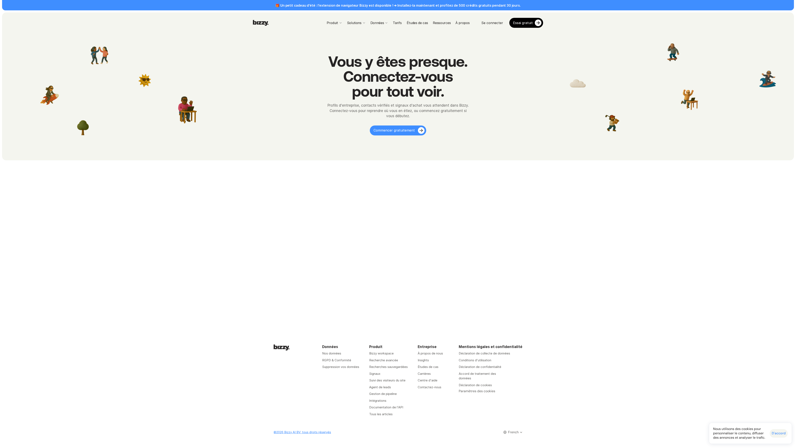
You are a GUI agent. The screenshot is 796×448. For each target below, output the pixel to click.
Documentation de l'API (386, 407)
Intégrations (377, 401)
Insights (423, 360)
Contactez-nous (429, 387)
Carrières (424, 374)
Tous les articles (381, 414)
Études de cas (428, 367)
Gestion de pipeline (383, 394)
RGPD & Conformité (336, 360)
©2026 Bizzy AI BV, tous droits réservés (302, 432)
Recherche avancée (383, 360)
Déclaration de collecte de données (484, 353)
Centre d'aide (427, 380)
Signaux (374, 374)
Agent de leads (380, 387)
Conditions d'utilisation (475, 360)
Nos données (331, 353)
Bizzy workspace (381, 353)
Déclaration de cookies (475, 385)
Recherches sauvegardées (388, 367)
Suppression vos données (340, 367)
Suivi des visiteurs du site (387, 380)
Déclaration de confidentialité (480, 367)
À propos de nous (430, 353)
